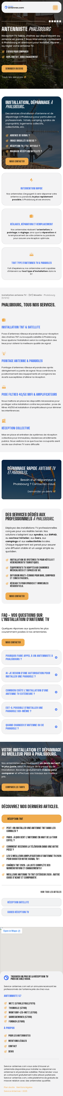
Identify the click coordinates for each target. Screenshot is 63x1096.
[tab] (31, 819)
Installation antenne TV (14, 295)
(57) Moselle (35, 295)
